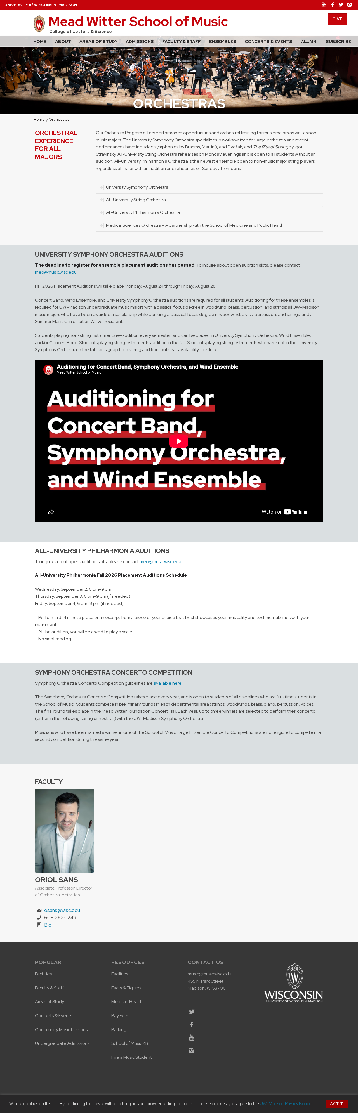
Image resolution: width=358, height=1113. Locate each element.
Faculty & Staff (49, 988)
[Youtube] (324, 5)
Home (39, 119)
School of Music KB (129, 1043)
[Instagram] (349, 5)
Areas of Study (49, 1002)
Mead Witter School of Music (138, 21)
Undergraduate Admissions (62, 1043)
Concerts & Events (53, 1016)
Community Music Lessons (61, 1029)
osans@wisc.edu (62, 910)
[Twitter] (341, 5)
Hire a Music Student (131, 1057)
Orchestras (179, 104)
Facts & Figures (126, 988)
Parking (118, 1029)
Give (337, 19)
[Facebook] (332, 5)
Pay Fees (120, 1016)
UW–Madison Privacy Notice (285, 1104)
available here (168, 683)
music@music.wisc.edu (209, 974)
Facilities (44, 974)
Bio (47, 924)
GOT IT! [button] (337, 1103)
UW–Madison (40, 5)
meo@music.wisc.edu (56, 272)
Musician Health (127, 1002)
